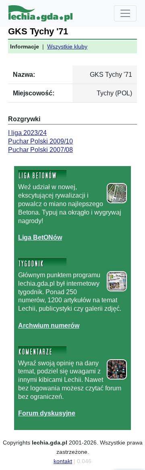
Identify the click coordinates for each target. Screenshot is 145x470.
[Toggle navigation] (125, 13)
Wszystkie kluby (67, 46)
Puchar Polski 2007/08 (40, 149)
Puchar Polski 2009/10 (40, 141)
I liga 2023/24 (27, 132)
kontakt (63, 461)
